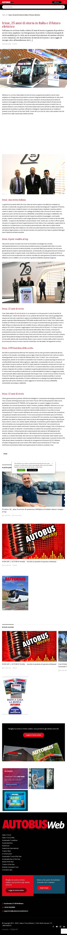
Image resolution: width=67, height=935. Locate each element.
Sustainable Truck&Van (9, 840)
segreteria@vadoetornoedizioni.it (16, 911)
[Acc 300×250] (15, 800)
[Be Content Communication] (14, 929)
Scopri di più (44, 888)
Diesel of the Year (8, 862)
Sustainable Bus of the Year (11, 859)
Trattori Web (6, 851)
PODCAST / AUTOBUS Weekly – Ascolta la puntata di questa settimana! (29, 562)
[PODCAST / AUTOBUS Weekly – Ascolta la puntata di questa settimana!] (33, 541)
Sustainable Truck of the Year (12, 856)
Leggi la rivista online (33, 735)
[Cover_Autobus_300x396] (33, 593)
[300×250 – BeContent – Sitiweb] (15, 778)
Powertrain (5, 846)
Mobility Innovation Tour (10, 867)
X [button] (52, 463)
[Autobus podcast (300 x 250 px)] (41, 778)
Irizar (5, 454)
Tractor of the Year (8, 864)
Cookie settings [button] (32, 470)
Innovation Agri (7, 870)
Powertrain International (10, 848)
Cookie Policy (38, 467)
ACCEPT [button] (21, 470)
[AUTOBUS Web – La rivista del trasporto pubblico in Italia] (7, 2)
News (20, 515)
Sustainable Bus (7, 843)
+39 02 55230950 (9, 907)
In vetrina (16, 515)
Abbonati (56, 2)
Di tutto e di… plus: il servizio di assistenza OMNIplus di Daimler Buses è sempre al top (32, 510)
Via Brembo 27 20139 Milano (13, 903)
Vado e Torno (6, 835)
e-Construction (7, 854)
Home (4, 15)
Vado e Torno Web (8, 838)
